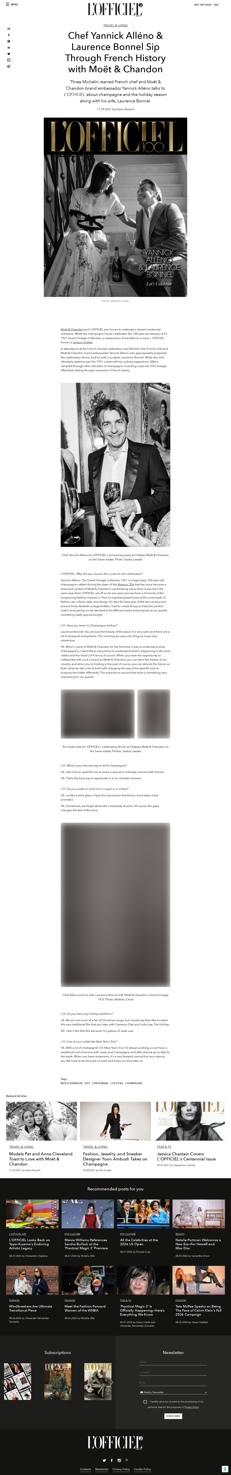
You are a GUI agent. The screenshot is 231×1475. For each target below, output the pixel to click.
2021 (87, 1083)
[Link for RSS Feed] (126, 1460)
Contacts (85, 1469)
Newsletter (102, 1469)
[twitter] (8, 54)
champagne (133, 1083)
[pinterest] (8, 42)
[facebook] (8, 35)
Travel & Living (115, 25)
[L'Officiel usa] (115, 9)
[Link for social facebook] (111, 1461)
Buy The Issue (203, 4)
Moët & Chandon (72, 329)
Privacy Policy (191, 1407)
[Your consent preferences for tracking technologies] (225, 1469)
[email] (8, 29)
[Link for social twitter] (104, 1461)
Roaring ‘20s (126, 584)
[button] (111, 1382)
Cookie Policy (142, 1469)
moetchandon (71, 1083)
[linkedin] (8, 48)
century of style (82, 342)
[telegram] (8, 67)
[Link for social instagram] (119, 1461)
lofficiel (117, 1083)
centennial (100, 1083)
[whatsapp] (8, 60)
